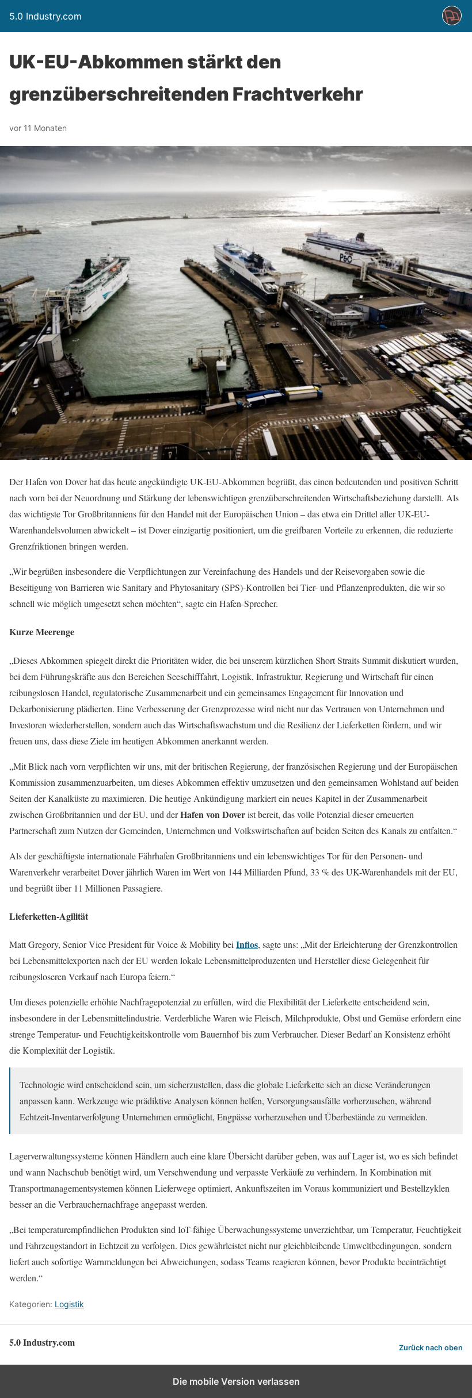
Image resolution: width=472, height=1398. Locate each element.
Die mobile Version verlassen (236, 1381)
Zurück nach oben (431, 1347)
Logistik (69, 1304)
